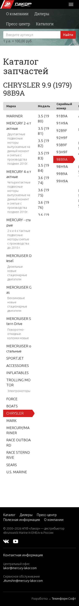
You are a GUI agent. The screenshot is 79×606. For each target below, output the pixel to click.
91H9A (62, 123)
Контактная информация (23, 555)
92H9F (61, 138)
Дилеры (41, 13)
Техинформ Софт (64, 598)
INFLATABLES (17, 373)
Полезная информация (21, 520)
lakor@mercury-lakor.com (20, 568)
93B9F (61, 145)
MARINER (14, 116)
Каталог (9, 515)
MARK (11, 421)
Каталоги (45, 23)
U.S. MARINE (16, 472)
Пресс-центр (18, 23)
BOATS (12, 406)
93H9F (61, 152)
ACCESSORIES (17, 366)
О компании (17, 13)
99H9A (62, 181)
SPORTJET (15, 358)
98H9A (62, 167)
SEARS (11, 465)
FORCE (11, 399)
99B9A (61, 174)
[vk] (6, 541)
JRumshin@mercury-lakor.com (23, 580)
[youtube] (15, 541)
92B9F (61, 130)
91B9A (61, 116)
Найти (68, 35)
